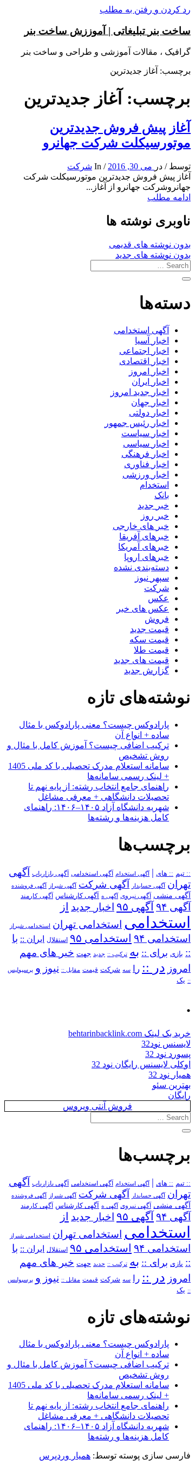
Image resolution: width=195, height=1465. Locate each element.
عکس (158, 598)
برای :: (154, 952)
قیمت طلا (151, 649)
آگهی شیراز (62, 885)
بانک (161, 495)
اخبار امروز (149, 371)
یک (181, 980)
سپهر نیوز (152, 577)
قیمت (90, 969)
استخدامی (157, 922)
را (136, 968)
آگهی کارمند (37, 896)
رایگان (179, 1095)
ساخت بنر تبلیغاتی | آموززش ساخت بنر (107, 30)
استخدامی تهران (87, 924)
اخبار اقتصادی (144, 361)
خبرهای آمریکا (143, 546)
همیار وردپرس (64, 1455)
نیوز (51, 968)
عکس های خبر (142, 608)
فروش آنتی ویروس (97, 1106)
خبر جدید (153, 505)
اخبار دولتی (149, 412)
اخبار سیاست (145, 433)
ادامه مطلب (169, 197)
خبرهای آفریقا (144, 536)
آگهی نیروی (135, 896)
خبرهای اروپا (146, 557)
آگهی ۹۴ (173, 907)
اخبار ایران (150, 381)
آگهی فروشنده (29, 885)
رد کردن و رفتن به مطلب (145, 9)
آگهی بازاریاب (50, 873)
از (64, 907)
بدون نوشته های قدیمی (150, 244)
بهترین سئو (171, 1085)
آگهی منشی (172, 895)
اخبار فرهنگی (145, 453)
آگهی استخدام (132, 873)
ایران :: (32, 939)
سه (126, 969)
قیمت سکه (149, 639)
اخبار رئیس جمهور (137, 423)
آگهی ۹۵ (135, 907)
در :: (153, 967)
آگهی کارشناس (77, 896)
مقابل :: (70, 969)
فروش (157, 618)
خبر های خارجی (141, 526)
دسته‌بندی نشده (141, 567)
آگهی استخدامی (141, 330)
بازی (176, 954)
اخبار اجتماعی (144, 350)
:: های (164, 873)
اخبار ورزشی (145, 474)
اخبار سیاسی (146, 443)
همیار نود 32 (169, 1074)
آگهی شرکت (104, 884)
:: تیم (183, 873)
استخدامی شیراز (30, 925)
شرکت (79, 166)
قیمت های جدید (141, 660)
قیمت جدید (149, 629)
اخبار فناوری (146, 464)
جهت (83, 954)
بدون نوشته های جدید (153, 254)
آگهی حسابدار (148, 885)
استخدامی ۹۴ (162, 938)
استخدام (154, 484)
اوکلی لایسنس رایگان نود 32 (141, 1064)
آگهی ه (109, 896)
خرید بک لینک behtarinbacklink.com (129, 1033)
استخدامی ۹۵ (101, 938)
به (134, 952)
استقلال (57, 940)
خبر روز (155, 515)
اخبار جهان (150, 402)
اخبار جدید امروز (139, 392)
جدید (99, 954)
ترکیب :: (117, 954)
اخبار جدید (92, 907)
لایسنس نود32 (166, 1043)
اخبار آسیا (152, 340)
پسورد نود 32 (168, 1054)
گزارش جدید (146, 670)
